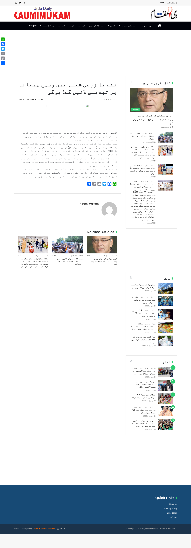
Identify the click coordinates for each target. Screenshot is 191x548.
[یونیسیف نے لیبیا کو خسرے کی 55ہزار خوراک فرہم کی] (165, 288)
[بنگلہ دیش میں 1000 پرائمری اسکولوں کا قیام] (165, 398)
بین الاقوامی (96, 25)
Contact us (172, 513)
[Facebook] (24, 2)
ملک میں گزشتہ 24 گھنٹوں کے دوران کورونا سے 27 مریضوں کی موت (143, 313)
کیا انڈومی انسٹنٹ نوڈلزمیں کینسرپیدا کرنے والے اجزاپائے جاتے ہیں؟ (143, 326)
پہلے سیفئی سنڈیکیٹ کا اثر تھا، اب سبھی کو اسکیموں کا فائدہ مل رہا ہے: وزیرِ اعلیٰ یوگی (142, 169)
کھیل (72, 25)
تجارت (81, 25)
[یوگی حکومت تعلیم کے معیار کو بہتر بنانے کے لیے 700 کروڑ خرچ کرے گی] (165, 411)
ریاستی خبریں (129, 25)
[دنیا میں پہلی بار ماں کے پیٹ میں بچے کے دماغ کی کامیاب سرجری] (165, 301)
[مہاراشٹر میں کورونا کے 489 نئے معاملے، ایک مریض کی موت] (165, 341)
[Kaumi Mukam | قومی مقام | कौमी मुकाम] (95, 13)
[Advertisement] (95, 55)
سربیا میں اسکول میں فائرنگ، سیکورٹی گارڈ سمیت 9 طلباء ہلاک (145, 384)
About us (173, 504)
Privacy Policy (170, 508)
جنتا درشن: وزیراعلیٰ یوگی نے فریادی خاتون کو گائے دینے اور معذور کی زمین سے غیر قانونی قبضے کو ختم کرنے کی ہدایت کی (33, 262)
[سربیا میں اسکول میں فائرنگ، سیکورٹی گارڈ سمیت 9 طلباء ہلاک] (165, 385)
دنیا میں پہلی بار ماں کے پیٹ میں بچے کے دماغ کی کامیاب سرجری (143, 300)
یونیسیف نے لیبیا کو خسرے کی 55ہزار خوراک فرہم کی (143, 286)
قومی (112, 25)
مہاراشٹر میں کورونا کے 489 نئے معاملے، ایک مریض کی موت (143, 339)
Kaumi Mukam (89, 203)
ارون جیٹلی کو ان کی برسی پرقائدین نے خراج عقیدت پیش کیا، (104, 261)
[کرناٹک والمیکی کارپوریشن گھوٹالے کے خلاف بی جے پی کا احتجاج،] (67, 244)
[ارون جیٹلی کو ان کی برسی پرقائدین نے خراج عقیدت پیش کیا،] (102, 244)
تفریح (61, 25)
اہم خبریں (147, 25)
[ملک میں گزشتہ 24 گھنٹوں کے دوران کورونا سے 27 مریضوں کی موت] (165, 314)
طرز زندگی (48, 25)
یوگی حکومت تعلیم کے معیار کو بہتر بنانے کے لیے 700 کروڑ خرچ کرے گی (142, 410)
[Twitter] (20, 2)
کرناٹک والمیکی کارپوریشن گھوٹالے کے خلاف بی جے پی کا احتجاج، (70, 261)
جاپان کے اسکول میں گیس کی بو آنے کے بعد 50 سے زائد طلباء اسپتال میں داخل (143, 371)
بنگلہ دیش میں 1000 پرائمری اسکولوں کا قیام (143, 396)
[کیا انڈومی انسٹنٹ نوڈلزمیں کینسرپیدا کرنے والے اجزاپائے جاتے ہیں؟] (165, 327)
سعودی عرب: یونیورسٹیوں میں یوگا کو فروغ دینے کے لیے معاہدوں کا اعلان (143, 423)
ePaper (33, 25)
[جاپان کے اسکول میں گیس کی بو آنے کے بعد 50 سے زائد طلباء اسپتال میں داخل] (165, 372)
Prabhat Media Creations (44, 528)
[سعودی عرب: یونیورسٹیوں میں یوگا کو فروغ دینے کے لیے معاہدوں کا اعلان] (165, 424)
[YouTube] (16, 2)
